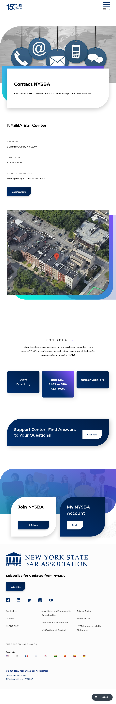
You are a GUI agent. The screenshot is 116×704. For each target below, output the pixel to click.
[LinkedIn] (18, 600)
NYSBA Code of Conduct (53, 630)
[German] (84, 656)
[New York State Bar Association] (15, 9)
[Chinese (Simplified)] (65, 656)
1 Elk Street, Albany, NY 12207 (19, 679)
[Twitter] (29, 600)
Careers (10, 618)
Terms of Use (83, 618)
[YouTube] (51, 600)
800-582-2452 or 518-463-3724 (58, 384)
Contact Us (11, 611)
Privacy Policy (84, 611)
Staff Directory (23, 382)
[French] (26, 656)
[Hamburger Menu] (106, 4)
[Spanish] (74, 656)
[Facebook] (8, 600)
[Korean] (17, 656)
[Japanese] (45, 656)
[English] (7, 656)
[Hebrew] (36, 656)
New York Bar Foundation (54, 622)
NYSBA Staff (12, 626)
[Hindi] (55, 656)
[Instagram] (40, 600)
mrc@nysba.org (93, 380)
